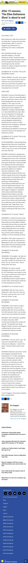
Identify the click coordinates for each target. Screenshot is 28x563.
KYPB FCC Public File (8, 526)
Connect (5, 513)
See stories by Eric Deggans (18, 418)
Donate (23, 2)
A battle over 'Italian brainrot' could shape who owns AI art (13, 449)
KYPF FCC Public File (8, 533)
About (4, 510)
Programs (5, 503)
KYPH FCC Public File (8, 536)
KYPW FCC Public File (8, 546)
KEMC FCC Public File (8, 516)
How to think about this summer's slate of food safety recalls (13, 471)
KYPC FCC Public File (8, 530)
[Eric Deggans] (5, 407)
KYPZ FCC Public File (8, 553)
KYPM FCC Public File (8, 540)
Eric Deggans (9, 20)
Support (5, 506)
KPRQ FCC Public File (8, 523)
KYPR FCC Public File (8, 543)
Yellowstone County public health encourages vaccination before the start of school (14, 434)
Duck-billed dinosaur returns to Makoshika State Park (14, 456)
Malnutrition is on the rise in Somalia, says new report (14, 478)
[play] (2, 561)
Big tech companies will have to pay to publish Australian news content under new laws (14, 463)
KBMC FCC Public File (8, 520)
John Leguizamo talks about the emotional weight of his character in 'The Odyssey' (14, 442)
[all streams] (26, 561)
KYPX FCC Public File (8, 550)
